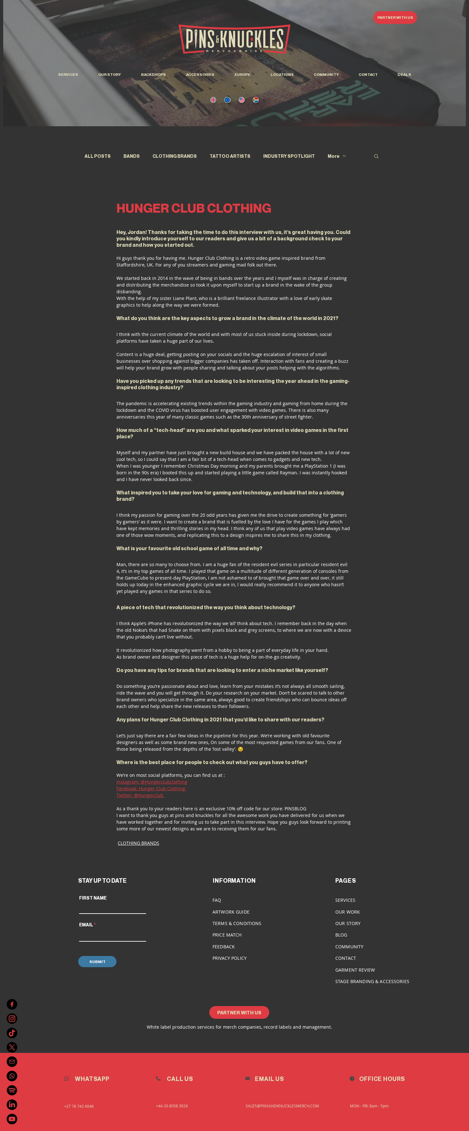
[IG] (12, 1018)
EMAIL (86, 925)
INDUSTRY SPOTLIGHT (289, 156)
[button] (282, 75)
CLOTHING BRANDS (175, 156)
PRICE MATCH (227, 935)
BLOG (341, 935)
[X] (12, 1047)
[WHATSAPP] (12, 1076)
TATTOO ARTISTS (230, 156)
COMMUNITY (349, 947)
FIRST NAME (93, 898)
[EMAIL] (12, 1061)
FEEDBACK (223, 947)
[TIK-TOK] (12, 1033)
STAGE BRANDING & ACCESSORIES (372, 981)
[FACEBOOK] (12, 1004)
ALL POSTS (98, 156)
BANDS (131, 156)
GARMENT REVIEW (355, 970)
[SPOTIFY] (12, 1090)
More (333, 156)
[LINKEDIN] (12, 1104)
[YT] (12, 1119)
